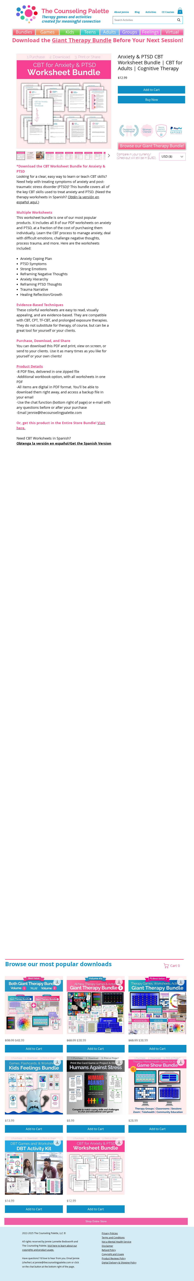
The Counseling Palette (75, 10)
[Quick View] (34, 1005)
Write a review (36, 479)
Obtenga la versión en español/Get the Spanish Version (63, 443)
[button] (150, 12)
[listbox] (172, 156)
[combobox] (148, 20)
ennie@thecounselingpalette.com (53, 1262)
